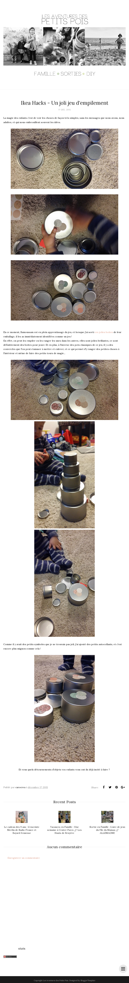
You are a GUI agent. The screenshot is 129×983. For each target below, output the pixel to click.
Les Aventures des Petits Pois (55, 980)
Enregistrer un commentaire (24, 857)
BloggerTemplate (87, 980)
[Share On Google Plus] (122, 787)
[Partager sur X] (110, 787)
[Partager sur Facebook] (103, 787)
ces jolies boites (104, 332)
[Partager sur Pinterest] (116, 787)
